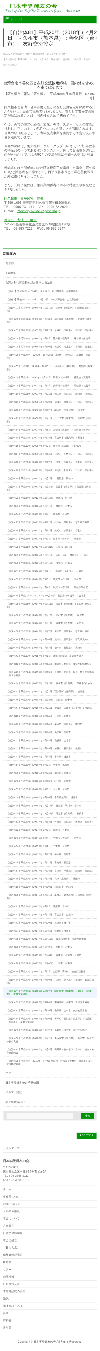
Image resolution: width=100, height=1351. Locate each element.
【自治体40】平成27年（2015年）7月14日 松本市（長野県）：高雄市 (44, 647)
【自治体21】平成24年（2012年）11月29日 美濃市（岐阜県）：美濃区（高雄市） (49, 488)
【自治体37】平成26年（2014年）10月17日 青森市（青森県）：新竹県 (45, 623)
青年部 (9, 263)
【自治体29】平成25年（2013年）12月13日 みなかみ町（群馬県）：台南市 (47, 555)
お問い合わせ (11, 1204)
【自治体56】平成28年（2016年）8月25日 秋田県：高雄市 (39, 781)
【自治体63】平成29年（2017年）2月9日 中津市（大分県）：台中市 (44, 838)
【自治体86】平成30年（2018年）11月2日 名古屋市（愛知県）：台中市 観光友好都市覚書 (50, 1040)
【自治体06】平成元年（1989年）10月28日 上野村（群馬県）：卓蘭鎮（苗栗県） (48, 356)
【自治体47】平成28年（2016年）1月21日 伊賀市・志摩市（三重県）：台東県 (49, 708)
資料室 (7, 1320)
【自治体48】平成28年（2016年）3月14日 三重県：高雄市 (39, 716)
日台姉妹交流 (11, 1284)
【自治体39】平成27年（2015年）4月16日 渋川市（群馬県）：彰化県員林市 (48, 639)
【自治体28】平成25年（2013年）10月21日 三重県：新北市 (39, 547)
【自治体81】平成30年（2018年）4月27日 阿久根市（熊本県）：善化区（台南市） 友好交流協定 (49, 993)
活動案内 (9, 254)
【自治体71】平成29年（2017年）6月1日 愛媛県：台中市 (38, 906)
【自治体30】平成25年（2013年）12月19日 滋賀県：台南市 (39, 563)
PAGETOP (86, 1135)
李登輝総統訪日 (15, 1102)
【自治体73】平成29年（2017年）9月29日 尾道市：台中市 (39, 922)
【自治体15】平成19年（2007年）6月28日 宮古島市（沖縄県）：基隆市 (46, 437)
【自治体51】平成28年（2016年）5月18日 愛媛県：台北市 (39, 740)
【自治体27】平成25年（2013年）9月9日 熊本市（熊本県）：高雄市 (44, 538)
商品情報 (8, 1276)
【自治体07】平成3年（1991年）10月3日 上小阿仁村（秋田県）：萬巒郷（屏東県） (50, 368)
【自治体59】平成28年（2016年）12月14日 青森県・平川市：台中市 (44, 805)
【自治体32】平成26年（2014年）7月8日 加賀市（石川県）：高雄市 (44, 579)
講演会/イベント (13, 1306)
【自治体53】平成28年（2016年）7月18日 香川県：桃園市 (39, 756)
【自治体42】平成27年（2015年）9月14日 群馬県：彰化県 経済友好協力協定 (49, 664)
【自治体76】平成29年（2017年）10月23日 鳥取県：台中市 (39, 947)
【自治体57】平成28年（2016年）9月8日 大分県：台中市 (38, 789)
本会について (11, 1218)
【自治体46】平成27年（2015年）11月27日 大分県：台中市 (39, 699)
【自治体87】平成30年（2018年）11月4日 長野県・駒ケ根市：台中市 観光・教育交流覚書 (50, 1051)
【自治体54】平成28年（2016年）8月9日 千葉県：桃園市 (38, 764)
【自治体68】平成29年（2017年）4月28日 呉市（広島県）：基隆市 (43, 878)
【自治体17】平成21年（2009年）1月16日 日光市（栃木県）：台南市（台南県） (50, 454)
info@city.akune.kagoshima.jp (38, 211)
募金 (6, 1313)
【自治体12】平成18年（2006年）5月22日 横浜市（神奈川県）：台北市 (46, 410)
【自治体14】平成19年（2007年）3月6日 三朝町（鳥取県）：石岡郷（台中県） (50, 429)
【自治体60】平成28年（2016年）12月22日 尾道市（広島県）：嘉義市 (45, 813)
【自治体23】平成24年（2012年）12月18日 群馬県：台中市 (39, 506)
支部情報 (11, 273)
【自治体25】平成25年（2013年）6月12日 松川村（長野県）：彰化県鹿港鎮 (48, 522)
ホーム (7, 1189)
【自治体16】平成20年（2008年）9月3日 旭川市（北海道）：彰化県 (44, 445)
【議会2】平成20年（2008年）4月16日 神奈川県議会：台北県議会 (43, 299)
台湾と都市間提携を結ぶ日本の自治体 (29, 282)
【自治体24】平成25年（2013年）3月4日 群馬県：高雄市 (38, 514)
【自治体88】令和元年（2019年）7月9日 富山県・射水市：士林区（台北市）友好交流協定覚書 (50, 1062)
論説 (6, 1298)
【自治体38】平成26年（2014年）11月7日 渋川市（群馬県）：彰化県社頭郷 (48, 631)
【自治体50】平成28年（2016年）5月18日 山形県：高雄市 (39, 732)
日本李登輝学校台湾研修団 (22, 1082)
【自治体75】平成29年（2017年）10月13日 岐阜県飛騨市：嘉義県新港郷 (46, 939)
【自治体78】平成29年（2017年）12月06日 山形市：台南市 (39, 963)
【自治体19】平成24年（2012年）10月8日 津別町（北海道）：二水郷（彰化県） (50, 470)
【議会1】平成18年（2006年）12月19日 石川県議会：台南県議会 (42, 291)
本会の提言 (10, 1240)
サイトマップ (11, 1148)
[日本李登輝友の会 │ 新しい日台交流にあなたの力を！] (41, 7)
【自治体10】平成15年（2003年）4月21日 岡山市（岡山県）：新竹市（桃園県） (50, 393)
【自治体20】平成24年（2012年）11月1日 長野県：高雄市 (40, 478)
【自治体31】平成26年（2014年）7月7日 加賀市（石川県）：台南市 (45, 571)
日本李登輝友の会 (44, 1341)
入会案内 (8, 1225)
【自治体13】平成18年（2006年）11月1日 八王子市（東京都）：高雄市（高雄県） (49, 420)
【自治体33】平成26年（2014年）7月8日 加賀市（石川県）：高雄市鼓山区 (47, 587)
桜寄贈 (7, 1262)
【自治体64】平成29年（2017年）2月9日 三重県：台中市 (38, 846)
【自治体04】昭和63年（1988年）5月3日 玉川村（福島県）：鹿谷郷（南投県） (50, 338)
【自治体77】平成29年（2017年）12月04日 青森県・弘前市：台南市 (44, 955)
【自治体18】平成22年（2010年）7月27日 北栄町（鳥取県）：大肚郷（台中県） (50, 462)
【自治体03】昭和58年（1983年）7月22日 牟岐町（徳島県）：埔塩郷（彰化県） (50, 330)
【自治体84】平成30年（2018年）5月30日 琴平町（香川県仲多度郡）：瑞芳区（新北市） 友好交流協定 (49, 1020)
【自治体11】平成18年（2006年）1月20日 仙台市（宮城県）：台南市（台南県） (50, 402)
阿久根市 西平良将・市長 (23, 198)
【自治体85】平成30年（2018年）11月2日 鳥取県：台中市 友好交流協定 (47, 1030)
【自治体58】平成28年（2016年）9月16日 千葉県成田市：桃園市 (42, 797)
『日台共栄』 (11, 1247)
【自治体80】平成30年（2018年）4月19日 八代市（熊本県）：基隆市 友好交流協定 (50, 981)
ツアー (9, 1073)
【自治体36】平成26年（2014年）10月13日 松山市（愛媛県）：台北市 (45, 615)
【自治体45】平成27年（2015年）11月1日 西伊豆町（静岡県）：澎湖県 (46, 691)
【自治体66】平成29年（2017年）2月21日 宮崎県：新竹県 (39, 862)
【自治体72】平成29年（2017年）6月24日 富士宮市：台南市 (40, 914)
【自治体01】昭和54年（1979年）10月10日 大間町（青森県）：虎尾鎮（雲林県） (49, 309)
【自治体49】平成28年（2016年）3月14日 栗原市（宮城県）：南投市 (44, 724)
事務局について (13, 1196)
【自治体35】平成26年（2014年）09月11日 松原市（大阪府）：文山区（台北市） (49, 605)
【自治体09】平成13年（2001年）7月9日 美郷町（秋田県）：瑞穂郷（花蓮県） (50, 385)
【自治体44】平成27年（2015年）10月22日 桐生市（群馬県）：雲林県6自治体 (49, 683)
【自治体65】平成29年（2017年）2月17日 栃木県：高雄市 (39, 854)
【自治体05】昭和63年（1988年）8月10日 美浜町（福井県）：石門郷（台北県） (50, 346)
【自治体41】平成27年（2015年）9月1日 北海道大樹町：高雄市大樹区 (45, 655)
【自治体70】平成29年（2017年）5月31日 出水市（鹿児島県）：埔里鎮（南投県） (49, 897)
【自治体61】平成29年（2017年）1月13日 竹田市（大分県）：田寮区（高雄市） (50, 821)
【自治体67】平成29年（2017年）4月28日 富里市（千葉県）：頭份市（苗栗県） (50, 870)
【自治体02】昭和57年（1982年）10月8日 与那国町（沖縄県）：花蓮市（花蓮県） (49, 321)
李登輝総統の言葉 (14, 1291)
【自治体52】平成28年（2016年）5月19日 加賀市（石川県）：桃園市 (44, 748)
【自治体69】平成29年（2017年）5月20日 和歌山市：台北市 (40, 887)
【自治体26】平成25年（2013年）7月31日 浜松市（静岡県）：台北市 (44, 530)
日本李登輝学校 (13, 1233)
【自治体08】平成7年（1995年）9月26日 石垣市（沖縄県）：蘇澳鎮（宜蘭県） (50, 377)
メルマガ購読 (13, 1092)
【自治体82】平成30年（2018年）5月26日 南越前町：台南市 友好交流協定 (48, 1002)
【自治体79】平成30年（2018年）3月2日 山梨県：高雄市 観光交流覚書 (46, 971)
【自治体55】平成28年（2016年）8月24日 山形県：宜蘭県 (39, 773)
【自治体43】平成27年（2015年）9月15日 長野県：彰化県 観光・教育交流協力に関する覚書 (50, 674)
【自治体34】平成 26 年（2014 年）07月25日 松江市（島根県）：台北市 (46, 595)
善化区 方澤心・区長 (20, 220)
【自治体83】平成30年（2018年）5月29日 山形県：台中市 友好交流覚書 (47, 1010)
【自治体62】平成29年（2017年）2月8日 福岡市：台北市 (38, 830)
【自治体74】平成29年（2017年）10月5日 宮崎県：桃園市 (39, 931)
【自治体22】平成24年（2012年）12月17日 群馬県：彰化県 (39, 498)
